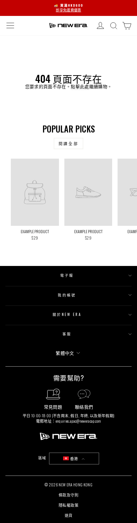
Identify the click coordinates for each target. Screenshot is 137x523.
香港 (74, 458)
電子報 (67, 275)
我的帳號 (67, 294)
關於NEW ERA (67, 314)
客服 (67, 333)
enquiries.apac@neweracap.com (78, 421)
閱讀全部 (68, 143)
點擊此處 (80, 86)
